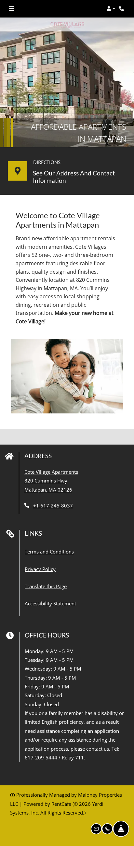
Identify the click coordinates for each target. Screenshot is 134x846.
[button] (111, 9)
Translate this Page (46, 586)
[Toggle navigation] (11, 9)
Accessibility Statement (50, 603)
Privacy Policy (40, 569)
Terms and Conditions (49, 551)
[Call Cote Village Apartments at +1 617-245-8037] (122, 9)
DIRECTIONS (46, 162)
